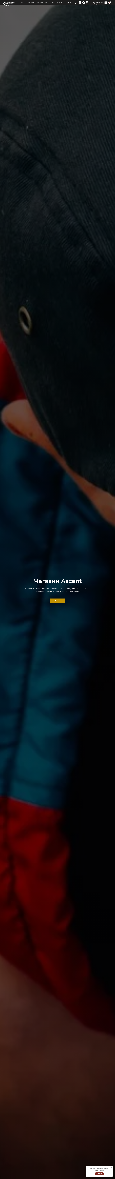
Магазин (87, 4)
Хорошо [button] (99, 1173)
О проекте (98, 4)
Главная (78, 4)
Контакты (108, 4)
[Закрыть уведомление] (111, 1167)
